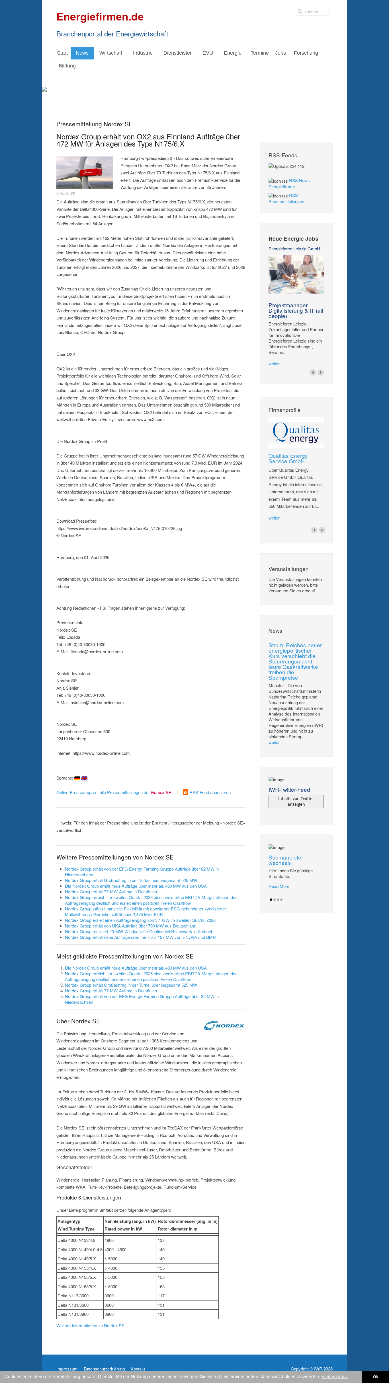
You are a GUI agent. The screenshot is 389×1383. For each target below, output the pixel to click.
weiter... (276, 363)
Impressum (67, 1369)
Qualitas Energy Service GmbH (288, 458)
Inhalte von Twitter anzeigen (296, 801)
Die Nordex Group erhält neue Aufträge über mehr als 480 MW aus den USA (136, 886)
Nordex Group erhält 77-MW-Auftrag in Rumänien (111, 891)
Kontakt (138, 1369)
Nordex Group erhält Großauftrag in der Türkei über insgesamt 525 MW (131, 880)
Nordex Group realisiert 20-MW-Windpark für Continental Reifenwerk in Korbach (139, 931)
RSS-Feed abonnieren (209, 792)
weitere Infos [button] (335, 1376)
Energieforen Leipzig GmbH (294, 249)
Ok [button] (375, 1376)
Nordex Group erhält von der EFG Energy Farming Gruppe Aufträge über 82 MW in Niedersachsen (142, 871)
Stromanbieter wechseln (286, 859)
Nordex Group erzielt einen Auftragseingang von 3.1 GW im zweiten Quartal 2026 (140, 920)
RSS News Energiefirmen (289, 183)
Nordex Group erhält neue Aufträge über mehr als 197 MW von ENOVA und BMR (140, 937)
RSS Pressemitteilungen (286, 198)
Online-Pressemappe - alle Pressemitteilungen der (113, 792)
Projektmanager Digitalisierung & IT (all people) (296, 310)
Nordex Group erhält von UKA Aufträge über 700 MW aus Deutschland (130, 926)
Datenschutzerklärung (104, 1369)
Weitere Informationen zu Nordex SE (90, 1325)
